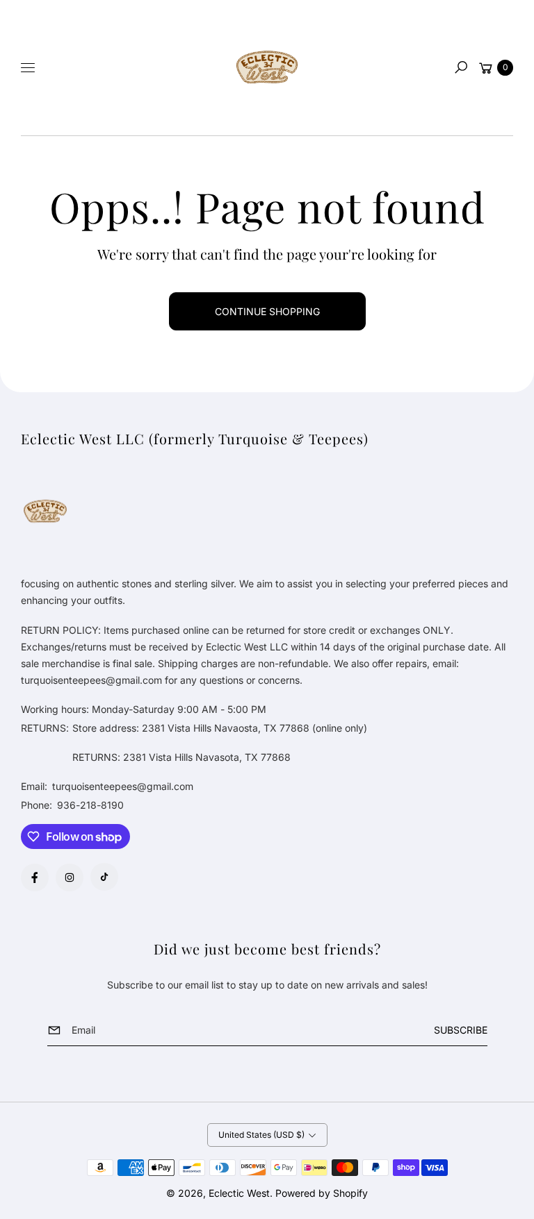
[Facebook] (35, 877)
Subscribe (460, 1030)
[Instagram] (69, 877)
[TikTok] (104, 877)
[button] (461, 67)
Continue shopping (267, 311)
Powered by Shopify (321, 1193)
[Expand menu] (28, 67)
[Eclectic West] (267, 68)
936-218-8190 (90, 805)
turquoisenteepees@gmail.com (121, 786)
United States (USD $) (261, 1134)
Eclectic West (239, 1193)
